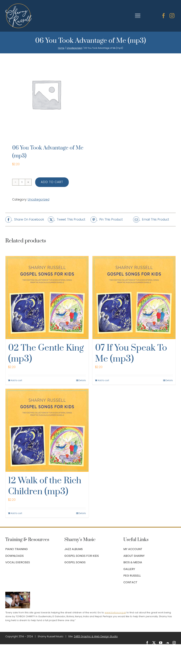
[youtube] (160, 642)
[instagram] (172, 15)
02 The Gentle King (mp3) (46, 353)
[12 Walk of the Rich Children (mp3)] (47, 430)
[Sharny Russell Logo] (18, 5)
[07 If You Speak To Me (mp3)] (134, 297)
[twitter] (154, 642)
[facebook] (163, 15)
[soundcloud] (167, 642)
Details (82, 380)
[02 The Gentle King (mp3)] (47, 297)
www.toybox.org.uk (115, 612)
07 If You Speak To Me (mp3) (131, 353)
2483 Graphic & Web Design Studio (96, 636)
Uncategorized (38, 199)
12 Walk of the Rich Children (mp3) (44, 486)
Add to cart (52, 182)
